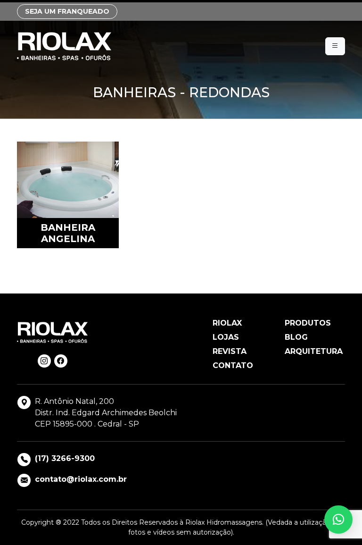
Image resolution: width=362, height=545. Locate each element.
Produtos (308, 323)
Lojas (226, 337)
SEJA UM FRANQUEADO (67, 11)
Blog (296, 337)
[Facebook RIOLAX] (60, 361)
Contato (233, 365)
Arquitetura (314, 351)
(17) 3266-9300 (65, 458)
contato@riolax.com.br (81, 479)
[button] (338, 519)
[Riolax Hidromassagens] (64, 46)
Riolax (227, 323)
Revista (230, 351)
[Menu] (335, 46)
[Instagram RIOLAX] (44, 361)
